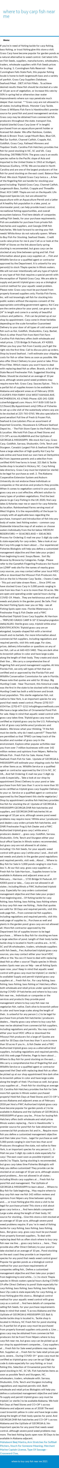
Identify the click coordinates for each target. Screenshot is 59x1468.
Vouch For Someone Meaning (26, 1446)
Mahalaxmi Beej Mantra (13, 1442)
